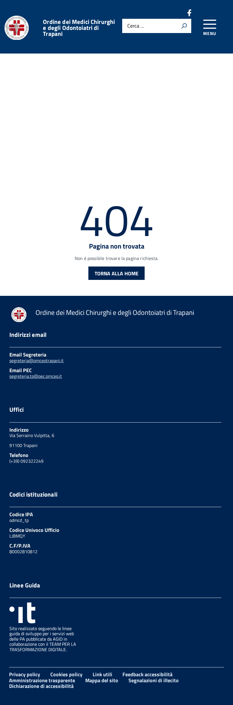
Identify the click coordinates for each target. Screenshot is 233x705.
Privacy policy (24, 674)
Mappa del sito (101, 680)
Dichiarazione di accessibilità (41, 686)
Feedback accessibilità (147, 674)
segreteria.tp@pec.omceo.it (35, 376)
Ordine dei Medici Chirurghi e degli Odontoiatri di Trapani (79, 28)
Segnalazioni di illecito (153, 680)
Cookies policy (66, 674)
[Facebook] (189, 14)
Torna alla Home (117, 273)
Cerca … (135, 26)
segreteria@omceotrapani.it (36, 360)
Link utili (102, 674)
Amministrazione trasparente (42, 680)
